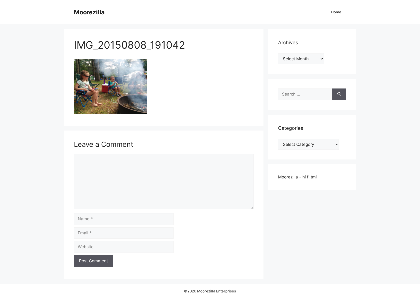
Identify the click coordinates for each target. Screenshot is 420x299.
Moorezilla (89, 12)
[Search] (339, 94)
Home (336, 12)
